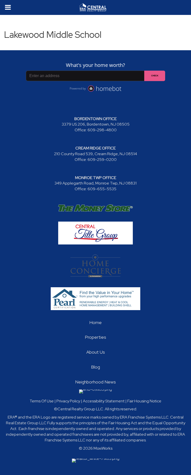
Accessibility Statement (104, 401)
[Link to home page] (96, 7)
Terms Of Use (42, 401)
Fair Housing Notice (144, 401)
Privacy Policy (68, 401)
